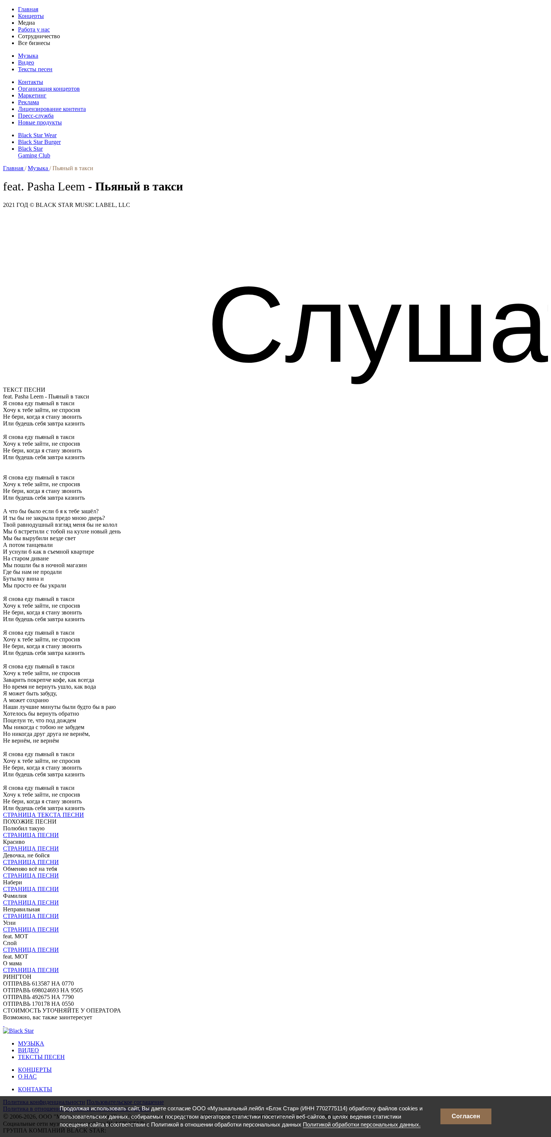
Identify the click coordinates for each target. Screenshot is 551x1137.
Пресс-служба (36, 115)
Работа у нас (34, 29)
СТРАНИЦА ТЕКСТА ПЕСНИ (43, 815)
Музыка (28, 55)
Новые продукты (40, 122)
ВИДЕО (28, 1050)
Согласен (466, 1116)
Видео (26, 62)
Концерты (31, 16)
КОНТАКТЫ (35, 1089)
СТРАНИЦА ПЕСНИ (31, 835)
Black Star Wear (37, 135)
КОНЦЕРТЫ (35, 1070)
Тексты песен (35, 69)
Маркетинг (32, 95)
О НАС (27, 1076)
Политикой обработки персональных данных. (362, 1124)
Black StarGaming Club (34, 152)
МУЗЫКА (31, 1043)
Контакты (30, 82)
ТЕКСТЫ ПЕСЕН (41, 1057)
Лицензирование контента (52, 109)
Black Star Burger (39, 142)
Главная (28, 9)
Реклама (28, 102)
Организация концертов (49, 88)
